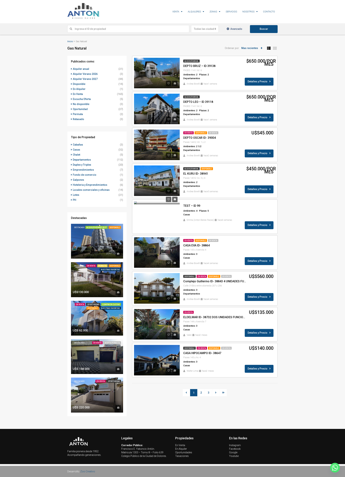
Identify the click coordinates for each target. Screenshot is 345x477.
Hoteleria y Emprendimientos (90, 184)
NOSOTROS (248, 11)
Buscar (264, 28)
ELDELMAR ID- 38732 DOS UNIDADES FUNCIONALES (214, 317)
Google (233, 452)
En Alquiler (79, 89)
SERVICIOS (231, 11)
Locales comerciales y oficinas (91, 189)
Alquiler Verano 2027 (85, 79)
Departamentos (82, 159)
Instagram (235, 445)
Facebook (235, 448)
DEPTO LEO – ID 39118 (198, 102)
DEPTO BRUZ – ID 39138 (199, 66)
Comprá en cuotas (111, 304)
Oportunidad (80, 109)
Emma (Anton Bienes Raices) (200, 220)
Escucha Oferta (82, 99)
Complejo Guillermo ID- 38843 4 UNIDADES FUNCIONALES (214, 281)
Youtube (234, 456)
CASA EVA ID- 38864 (196, 245)
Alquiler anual (191, 61)
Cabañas (78, 144)
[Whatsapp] (335, 468)
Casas (76, 149)
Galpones (78, 179)
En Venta (188, 133)
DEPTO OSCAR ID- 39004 (199, 137)
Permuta (78, 114)
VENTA (175, 11)
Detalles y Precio (258, 81)
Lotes (76, 194)
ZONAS (213, 11)
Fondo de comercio (84, 174)
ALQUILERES (194, 11)
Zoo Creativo (87, 471)
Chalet (76, 154)
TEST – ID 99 (191, 205)
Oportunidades (183, 452)
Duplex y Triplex (82, 164)
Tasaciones (182, 456)
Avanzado (236, 28)
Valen (189, 335)
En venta (213, 133)
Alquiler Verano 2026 (85, 74)
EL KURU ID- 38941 (195, 173)
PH (74, 199)
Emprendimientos (83, 169)
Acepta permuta (112, 343)
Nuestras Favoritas (110, 270)
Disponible (201, 133)
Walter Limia (192, 371)
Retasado (78, 119)
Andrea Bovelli (193, 84)
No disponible (81, 104)
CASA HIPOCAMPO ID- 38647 (202, 353)
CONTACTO (269, 11)
